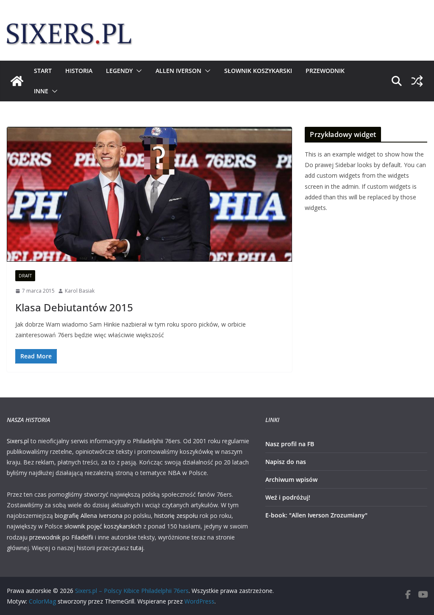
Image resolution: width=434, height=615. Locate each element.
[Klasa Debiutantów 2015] (149, 194)
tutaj (137, 548)
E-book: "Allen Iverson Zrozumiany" (316, 515)
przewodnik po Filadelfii (61, 537)
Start (43, 71)
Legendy (119, 71)
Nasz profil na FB (289, 444)
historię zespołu (176, 516)
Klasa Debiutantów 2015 (74, 307)
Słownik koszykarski (258, 71)
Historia (78, 71)
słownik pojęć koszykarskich (103, 526)
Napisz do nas (285, 462)
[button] (137, 71)
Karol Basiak (80, 290)
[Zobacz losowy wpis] (417, 81)
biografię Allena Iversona (88, 516)
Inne (41, 91)
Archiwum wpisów (291, 479)
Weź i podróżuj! (287, 497)
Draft (25, 276)
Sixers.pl (18, 441)
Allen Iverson (178, 71)
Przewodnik (325, 71)
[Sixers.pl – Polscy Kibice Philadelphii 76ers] (17, 81)
